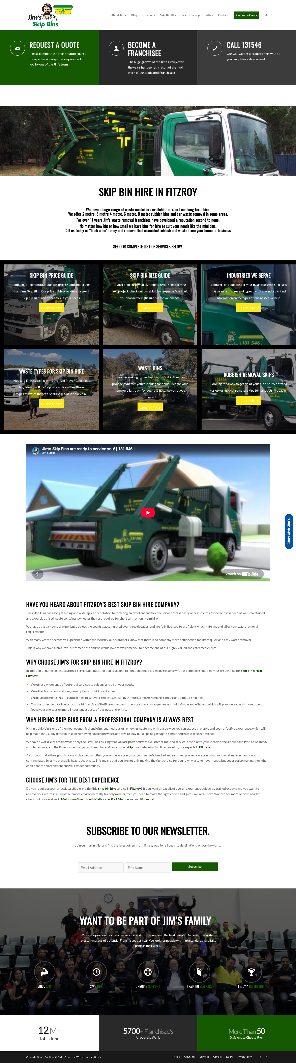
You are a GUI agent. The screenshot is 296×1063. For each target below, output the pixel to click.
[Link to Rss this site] (267, 1057)
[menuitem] (119, 15)
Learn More (51, 307)
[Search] (266, 15)
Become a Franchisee (144, 49)
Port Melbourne (122, 799)
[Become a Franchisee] (116, 48)
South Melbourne (98, 799)
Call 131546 (244, 45)
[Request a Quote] (17, 48)
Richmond (147, 799)
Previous (3, 141)
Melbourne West (73, 799)
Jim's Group (94, 1057)
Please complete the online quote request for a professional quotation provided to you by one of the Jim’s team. (57, 59)
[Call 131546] (214, 48)
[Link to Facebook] (261, 1057)
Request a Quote (54, 45)
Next (292, 141)
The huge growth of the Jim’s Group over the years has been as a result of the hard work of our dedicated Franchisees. (156, 67)
